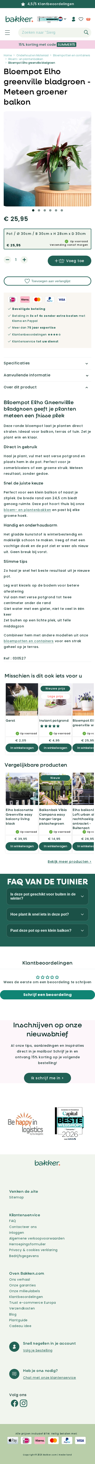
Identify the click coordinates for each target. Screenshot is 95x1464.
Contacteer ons (23, 1227)
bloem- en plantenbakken (27, 510)
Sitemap (16, 1197)
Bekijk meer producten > (70, 861)
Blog (12, 1314)
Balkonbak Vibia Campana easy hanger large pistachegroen (53, 817)
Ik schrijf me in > (47, 1078)
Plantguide (18, 1320)
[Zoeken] (86, 32)
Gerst (10, 720)
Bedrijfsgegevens (24, 1256)
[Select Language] (62, 20)
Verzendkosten (22, 1308)
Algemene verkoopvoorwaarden (37, 1238)
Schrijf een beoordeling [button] (47, 994)
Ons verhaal (19, 1279)
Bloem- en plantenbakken (25, 59)
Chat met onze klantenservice (49, 1377)
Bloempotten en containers (71, 55)
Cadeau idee (20, 1326)
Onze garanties (22, 1285)
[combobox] (54, 32)
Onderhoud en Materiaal (32, 55)
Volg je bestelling (38, 1350)
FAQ (12, 1221)
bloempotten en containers (29, 641)
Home (8, 55)
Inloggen (16, 1232)
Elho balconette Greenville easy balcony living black (19, 817)
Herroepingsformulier (27, 1244)
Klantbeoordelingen (26, 1297)
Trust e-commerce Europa (33, 1302)
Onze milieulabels (24, 1291)
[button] (5, 32)
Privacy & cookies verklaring (33, 1250)
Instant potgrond (54, 720)
